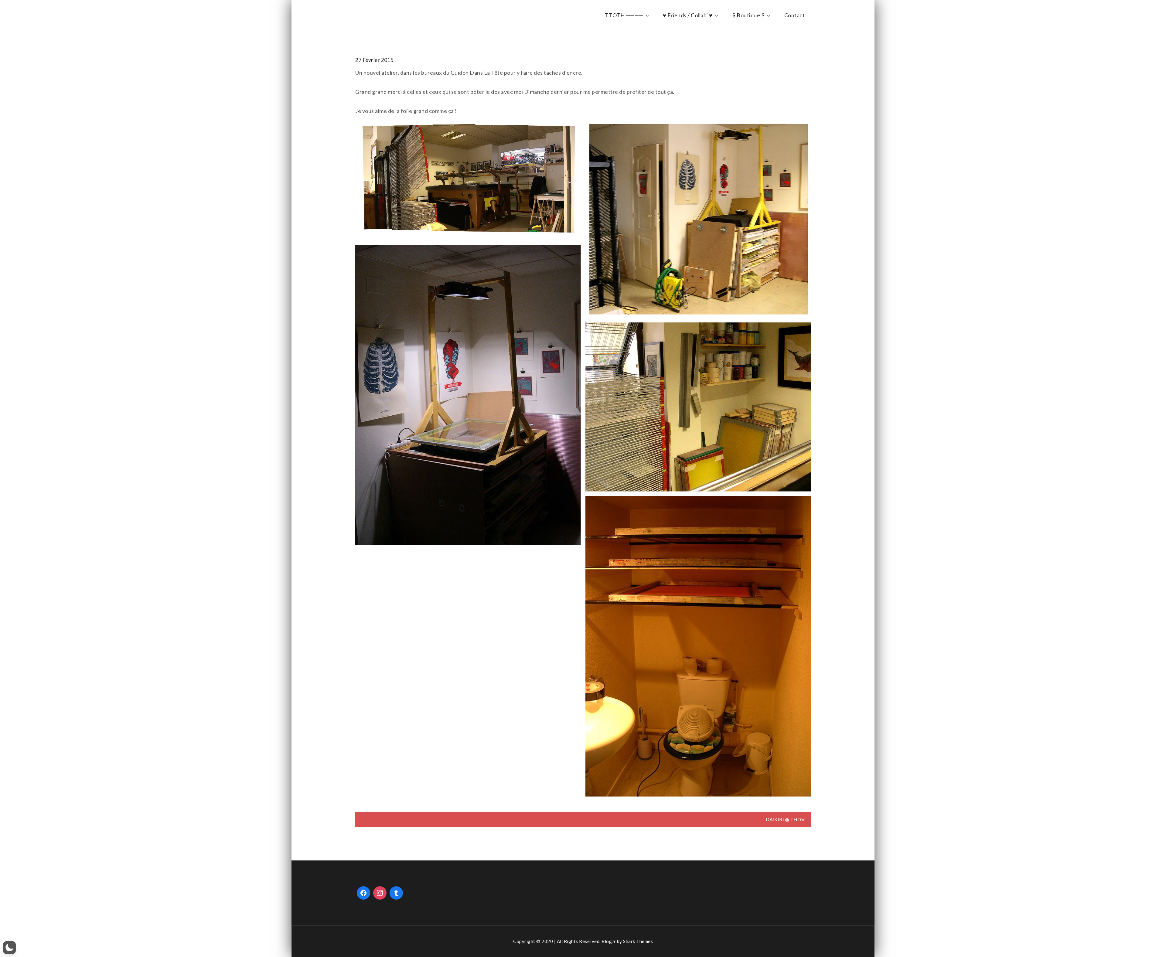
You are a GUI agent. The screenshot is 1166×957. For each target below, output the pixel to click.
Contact (794, 15)
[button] (9, 947)
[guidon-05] (698, 646)
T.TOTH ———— (624, 15)
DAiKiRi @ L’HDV (785, 819)
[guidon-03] (468, 395)
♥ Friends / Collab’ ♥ (688, 15)
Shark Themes (638, 941)
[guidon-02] (698, 219)
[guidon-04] (698, 407)
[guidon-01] (468, 180)
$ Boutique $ (748, 15)
